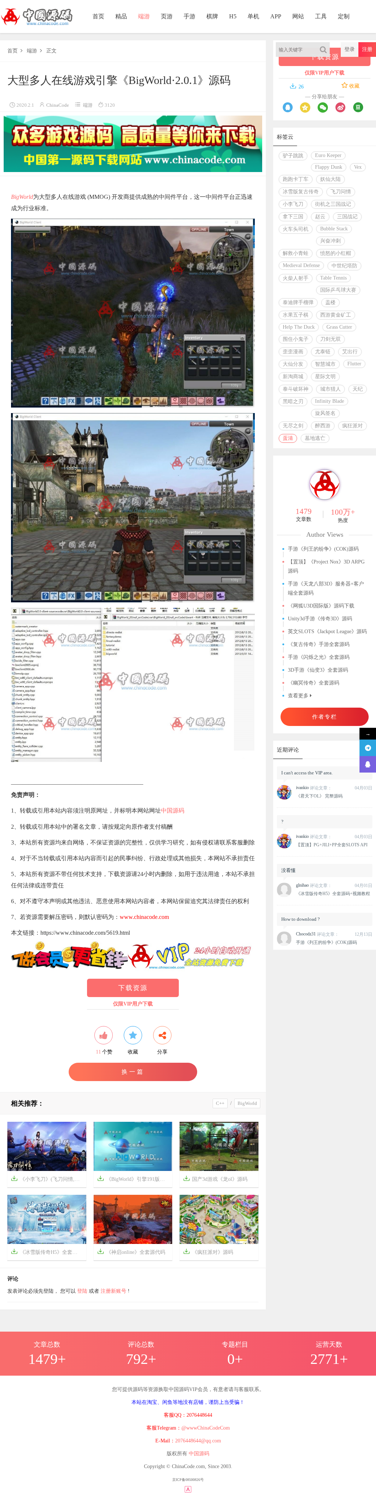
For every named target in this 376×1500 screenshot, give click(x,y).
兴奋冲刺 (330, 241)
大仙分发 (293, 364)
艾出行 (350, 351)
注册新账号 (113, 1291)
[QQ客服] (367, 764)
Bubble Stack (334, 228)
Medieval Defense (301, 265)
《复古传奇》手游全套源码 (319, 644)
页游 (167, 16)
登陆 (82, 1291)
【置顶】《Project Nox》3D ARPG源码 (326, 566)
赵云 (320, 216)
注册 (367, 49)
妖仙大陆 (330, 179)
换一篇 (133, 1072)
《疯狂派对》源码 (208, 1251)
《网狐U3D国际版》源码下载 (321, 606)
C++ (220, 1103)
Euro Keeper (328, 155)
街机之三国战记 (333, 204)
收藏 (353, 86)
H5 (232, 16)
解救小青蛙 (295, 253)
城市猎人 (330, 389)
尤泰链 (322, 351)
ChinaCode (57, 105)
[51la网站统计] (188, 1489)
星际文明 (325, 376)
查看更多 (299, 695)
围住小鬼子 (295, 339)
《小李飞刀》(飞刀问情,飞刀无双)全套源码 (48, 1178)
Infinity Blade (329, 401)
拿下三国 (293, 216)
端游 (144, 16)
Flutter (354, 363)
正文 (51, 51)
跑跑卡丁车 (295, 179)
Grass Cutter (339, 327)
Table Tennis (333, 278)
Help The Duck (299, 327)
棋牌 (212, 16)
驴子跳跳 (293, 155)
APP (275, 16)
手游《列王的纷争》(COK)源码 (323, 549)
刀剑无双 (330, 339)
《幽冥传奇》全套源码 (313, 683)
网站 (298, 16)
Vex (358, 167)
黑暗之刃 (293, 401)
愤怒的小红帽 (335, 253)
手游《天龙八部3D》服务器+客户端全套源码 (326, 588)
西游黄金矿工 (335, 315)
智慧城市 (325, 364)
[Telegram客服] (367, 748)
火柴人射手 (295, 278)
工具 (321, 16)
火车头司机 (295, 229)
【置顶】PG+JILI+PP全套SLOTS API (332, 844)
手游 (189, 16)
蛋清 (288, 438)
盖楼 (330, 302)
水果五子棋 (295, 315)
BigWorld (22, 197)
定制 (344, 16)
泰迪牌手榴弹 (298, 302)
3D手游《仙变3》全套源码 (318, 670)
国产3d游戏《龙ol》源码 (215, 1178)
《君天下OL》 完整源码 (319, 796)
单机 (253, 16)
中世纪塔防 (344, 266)
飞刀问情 (340, 191)
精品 (121, 16)
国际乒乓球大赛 (338, 290)
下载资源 (133, 988)
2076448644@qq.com (198, 1441)
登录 (349, 49)
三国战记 (347, 216)
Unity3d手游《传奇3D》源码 (320, 618)
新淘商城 (293, 376)
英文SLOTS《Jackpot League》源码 (327, 631)
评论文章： (314, 788)
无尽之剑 (293, 425)
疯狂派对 (352, 425)
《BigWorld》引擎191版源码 (133, 1178)
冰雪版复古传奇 (301, 191)
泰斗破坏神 (295, 389)
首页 (98, 16)
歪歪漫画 (293, 351)
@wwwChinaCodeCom (205, 1428)
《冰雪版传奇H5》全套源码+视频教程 (48, 1251)
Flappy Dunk (328, 167)
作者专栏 (324, 716)
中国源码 (172, 810)
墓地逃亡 (315, 438)
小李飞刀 (293, 204)
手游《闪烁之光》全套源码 (319, 657)
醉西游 (322, 425)
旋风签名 (325, 413)
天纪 (357, 389)
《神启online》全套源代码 (131, 1251)
